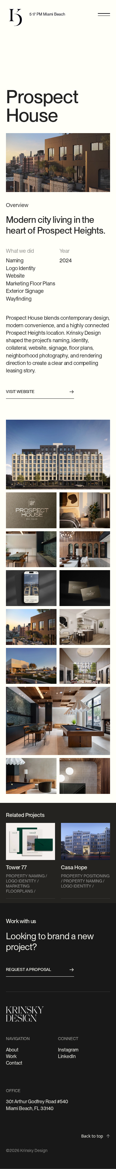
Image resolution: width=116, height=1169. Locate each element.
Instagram (68, 1050)
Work (11, 1056)
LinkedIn (67, 1056)
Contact (14, 1063)
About (12, 1050)
